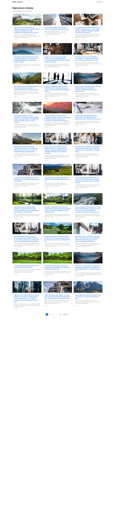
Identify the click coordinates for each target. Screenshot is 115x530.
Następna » (65, 314)
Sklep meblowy (17, 2)
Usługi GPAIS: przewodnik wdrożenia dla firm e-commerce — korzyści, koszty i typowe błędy (88, 296)
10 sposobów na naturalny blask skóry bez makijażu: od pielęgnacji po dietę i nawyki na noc (57, 179)
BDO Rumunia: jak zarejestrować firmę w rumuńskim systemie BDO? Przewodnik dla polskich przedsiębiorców (56, 267)
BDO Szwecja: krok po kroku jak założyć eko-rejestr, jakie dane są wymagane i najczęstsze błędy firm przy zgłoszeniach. (27, 88)
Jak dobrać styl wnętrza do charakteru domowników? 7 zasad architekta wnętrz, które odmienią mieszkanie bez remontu (87, 58)
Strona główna (99, 2)
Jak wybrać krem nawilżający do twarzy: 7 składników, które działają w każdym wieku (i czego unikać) (27, 179)
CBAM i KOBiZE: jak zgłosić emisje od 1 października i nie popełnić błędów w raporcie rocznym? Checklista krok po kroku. (88, 117)
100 (60, 314)
